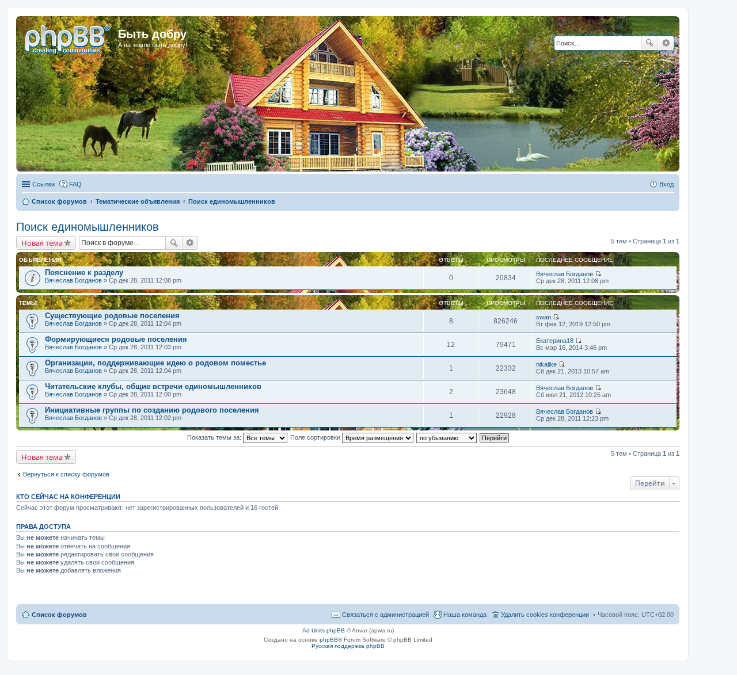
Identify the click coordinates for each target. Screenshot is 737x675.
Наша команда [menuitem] (465, 614)
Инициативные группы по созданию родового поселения (152, 410)
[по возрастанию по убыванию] (447, 437)
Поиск (649, 43)
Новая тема (42, 243)
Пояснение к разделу (84, 272)
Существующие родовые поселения (112, 315)
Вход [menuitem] (666, 184)
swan (543, 317)
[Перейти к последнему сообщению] (598, 273)
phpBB (329, 639)
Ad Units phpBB (323, 630)
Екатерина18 (554, 340)
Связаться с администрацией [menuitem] (385, 614)
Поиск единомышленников (87, 226)
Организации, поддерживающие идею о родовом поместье (155, 363)
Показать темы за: (215, 437)
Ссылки (43, 184)
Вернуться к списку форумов (66, 474)
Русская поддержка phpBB (348, 646)
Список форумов (59, 614)
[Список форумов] (68, 37)
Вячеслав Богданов (73, 280)
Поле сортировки (316, 437)
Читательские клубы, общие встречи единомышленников (153, 386)
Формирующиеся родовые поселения (116, 339)
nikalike (546, 364)
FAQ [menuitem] (75, 184)
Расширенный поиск (666, 43)
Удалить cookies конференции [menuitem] (545, 614)
